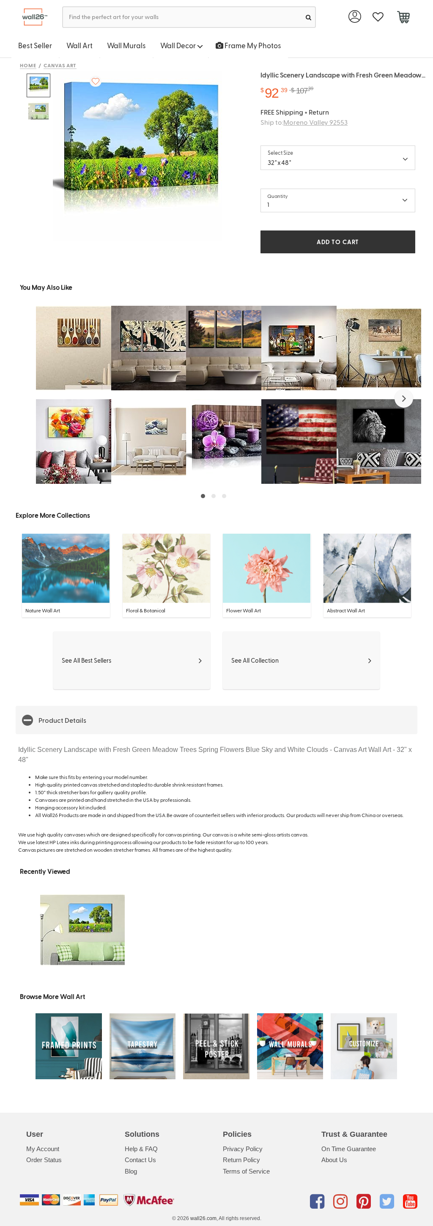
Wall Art (79, 45)
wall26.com (203, 1218)
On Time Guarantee (348, 1148)
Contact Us (140, 1159)
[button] (404, 398)
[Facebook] (318, 1201)
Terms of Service (246, 1171)
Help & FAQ (141, 1148)
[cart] (403, 18)
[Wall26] (31, 17)
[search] (308, 17)
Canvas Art (60, 65)
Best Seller (35, 45)
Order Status (44, 1159)
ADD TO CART (338, 241)
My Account (42, 1148)
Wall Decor (178, 45)
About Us (334, 1159)
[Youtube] (410, 1201)
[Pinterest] (365, 1201)
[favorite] (378, 17)
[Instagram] (342, 1201)
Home (28, 65)
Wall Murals (126, 45)
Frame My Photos (252, 45)
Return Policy (241, 1159)
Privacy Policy (243, 1148)
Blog (131, 1171)
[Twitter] (388, 1201)
